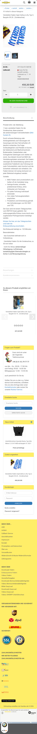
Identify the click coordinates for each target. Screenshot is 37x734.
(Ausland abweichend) (23, 79)
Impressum (5, 540)
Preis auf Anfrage (18, 448)
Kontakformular (10, 387)
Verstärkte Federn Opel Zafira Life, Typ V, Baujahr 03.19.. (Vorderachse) (18, 313)
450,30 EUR (18, 480)
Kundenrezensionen (11, 275)
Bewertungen (8, 270)
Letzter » (29, 8)
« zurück (14, 8)
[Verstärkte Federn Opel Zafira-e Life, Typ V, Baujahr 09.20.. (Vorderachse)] (18, 36)
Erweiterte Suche (18, 413)
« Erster (6, 8)
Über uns (5, 549)
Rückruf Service (16, 390)
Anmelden (18, 503)
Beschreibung (8, 118)
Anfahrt (4, 530)
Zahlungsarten (6, 559)
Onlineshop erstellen (11, 706)
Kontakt (4, 543)
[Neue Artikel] (31, 422)
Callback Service (7, 533)
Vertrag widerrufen (8, 700)
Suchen (18, 408)
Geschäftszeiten (7, 537)
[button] (6, 94)
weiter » (21, 8)
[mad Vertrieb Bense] (5, 2)
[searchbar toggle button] (24, 2)
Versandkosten (7, 552)
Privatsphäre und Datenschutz (12, 546)
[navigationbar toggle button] (34, 2)
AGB (3, 527)
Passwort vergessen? (12, 511)
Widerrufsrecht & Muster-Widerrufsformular (16, 556)
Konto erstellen (10, 508)
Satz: (4, 91)
